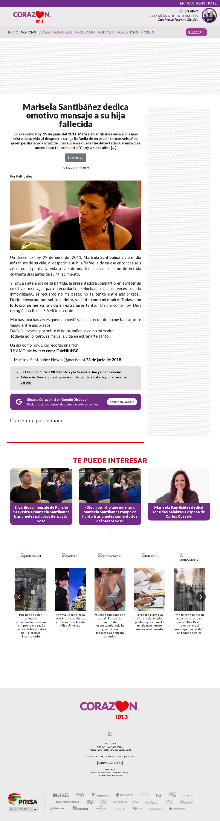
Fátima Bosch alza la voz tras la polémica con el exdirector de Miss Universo (70, 620)
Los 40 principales (81, 795)
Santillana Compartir (124, 795)
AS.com (156, 795)
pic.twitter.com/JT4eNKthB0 (52, 350)
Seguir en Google (122, 402)
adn (171, 795)
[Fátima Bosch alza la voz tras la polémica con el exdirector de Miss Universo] (70, 589)
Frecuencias (127, 32)
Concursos (63, 32)
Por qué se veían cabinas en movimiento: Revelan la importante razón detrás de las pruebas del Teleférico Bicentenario (30, 625)
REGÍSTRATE (206, 3)
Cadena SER (142, 795)
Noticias (28, 32)
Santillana (101, 795)
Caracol (186, 795)
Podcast (106, 32)
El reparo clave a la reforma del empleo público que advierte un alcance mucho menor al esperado (149, 622)
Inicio (13, 32)
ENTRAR (187, 3)
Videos (44, 32)
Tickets (147, 32)
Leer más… (76, 157)
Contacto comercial (110, 763)
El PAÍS (61, 795)
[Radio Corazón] (32, 16)
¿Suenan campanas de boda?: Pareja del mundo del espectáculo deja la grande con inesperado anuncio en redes (110, 625)
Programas (85, 32)
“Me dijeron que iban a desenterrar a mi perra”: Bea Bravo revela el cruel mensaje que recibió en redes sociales (189, 623)
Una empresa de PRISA (22, 799)
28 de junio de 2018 (103, 359)
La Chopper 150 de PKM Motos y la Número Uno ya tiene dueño (70, 372)
